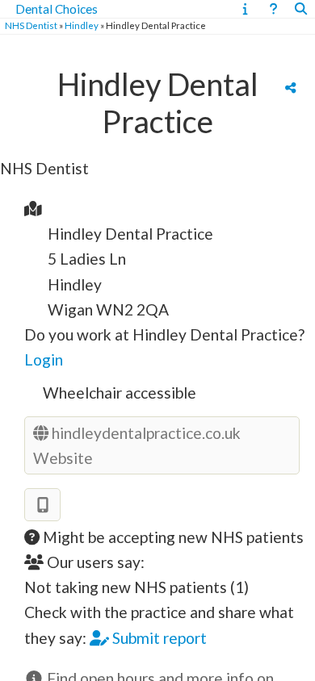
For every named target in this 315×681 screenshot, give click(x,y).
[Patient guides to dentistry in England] (245, 8)
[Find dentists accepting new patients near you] (301, 8)
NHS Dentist (31, 25)
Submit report (158, 638)
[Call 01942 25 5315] (42, 504)
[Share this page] (290, 87)
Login (43, 359)
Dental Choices (56, 9)
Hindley (82, 25)
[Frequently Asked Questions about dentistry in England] (273, 8)
